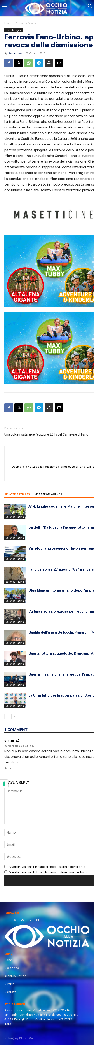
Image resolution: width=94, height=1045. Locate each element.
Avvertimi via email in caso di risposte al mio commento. (47, 867)
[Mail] (22, 920)
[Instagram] (14, 920)
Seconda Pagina (26, 23)
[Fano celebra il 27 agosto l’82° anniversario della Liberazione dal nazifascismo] (15, 575)
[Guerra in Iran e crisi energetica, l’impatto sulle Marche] (15, 679)
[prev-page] (7, 716)
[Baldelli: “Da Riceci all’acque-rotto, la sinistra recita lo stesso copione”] (15, 532)
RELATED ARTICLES (17, 494)
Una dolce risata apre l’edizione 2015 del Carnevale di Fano (46, 434)
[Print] (49, 63)
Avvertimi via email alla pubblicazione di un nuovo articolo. (49, 872)
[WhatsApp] (28, 63)
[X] (18, 63)
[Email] (59, 63)
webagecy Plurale (20, 1038)
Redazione (15, 53)
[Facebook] (8, 63)
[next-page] (14, 716)
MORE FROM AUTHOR (48, 494)
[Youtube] (38, 920)
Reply (7, 768)
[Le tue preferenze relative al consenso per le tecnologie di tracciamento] (4, 784)
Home (8, 23)
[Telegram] (39, 63)
